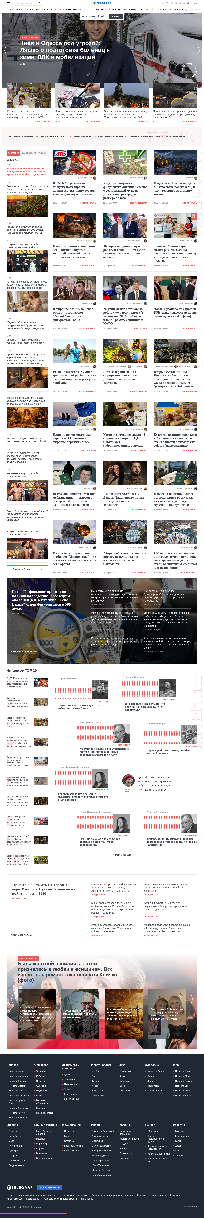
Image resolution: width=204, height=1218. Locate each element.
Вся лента (12, 160)
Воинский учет (71, 1150)
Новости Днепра (17, 1081)
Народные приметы (130, 1139)
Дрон (122, 1086)
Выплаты (41, 1081)
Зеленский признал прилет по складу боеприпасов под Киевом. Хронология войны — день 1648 (77, 114)
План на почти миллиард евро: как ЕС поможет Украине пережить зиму (72, 438)
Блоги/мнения (102, 701)
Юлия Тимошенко (101, 1165)
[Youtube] (176, 3)
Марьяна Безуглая (101, 1170)
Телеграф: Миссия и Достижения (60, 1199)
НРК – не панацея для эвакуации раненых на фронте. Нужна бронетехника (100, 842)
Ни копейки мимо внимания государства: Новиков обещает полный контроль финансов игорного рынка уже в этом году (114, 596)
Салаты (179, 1150)
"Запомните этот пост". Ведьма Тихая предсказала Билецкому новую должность (123, 499)
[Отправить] (39, 3)
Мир (176, 1064)
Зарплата (41, 1071)
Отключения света (53, 136)
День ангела (126, 1153)
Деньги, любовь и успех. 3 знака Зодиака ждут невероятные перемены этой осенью (123, 1014)
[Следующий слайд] (199, 9)
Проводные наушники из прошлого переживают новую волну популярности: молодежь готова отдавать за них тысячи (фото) (27, 359)
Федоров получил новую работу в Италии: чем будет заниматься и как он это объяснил (124, 251)
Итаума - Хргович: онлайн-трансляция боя (23, 533)
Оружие (40, 1148)
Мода (11, 1141)
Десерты (179, 1146)
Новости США (182, 1076)
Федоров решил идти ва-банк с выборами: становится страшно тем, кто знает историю (83, 797)
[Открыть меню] (8, 3)
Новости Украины (43, 121)
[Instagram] (184, 3)
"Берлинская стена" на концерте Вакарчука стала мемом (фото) (79, 1014)
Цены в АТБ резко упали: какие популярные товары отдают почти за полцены (17, 820)
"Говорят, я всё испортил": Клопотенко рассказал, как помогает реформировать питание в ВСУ (59, 50)
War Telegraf (94, 121)
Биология (124, 1081)
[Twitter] (180, 3)
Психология (153, 1086)
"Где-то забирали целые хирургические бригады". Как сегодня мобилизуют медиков (25, 325)
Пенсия (150, 1124)
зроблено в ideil (189, 1207)
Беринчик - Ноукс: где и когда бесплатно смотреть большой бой (26, 440)
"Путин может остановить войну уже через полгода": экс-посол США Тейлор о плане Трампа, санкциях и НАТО (123, 316)
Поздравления (16, 1165)
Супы (178, 1141)
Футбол (95, 1071)
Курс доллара (71, 1094)
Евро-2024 (97, 1091)
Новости (12, 1064)
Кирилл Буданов (100, 1155)
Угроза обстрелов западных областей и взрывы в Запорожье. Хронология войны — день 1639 (114, 928)
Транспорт (69, 1079)
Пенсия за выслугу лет (157, 1160)
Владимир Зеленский (103, 1131)
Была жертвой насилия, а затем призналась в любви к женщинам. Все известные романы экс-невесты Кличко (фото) (67, 972)
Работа (40, 1076)
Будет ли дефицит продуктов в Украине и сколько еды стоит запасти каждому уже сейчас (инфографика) (175, 440)
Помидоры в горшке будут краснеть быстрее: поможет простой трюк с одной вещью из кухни (27, 189)
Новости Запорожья (19, 1095)
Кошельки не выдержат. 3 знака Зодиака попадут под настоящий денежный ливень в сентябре (26, 400)
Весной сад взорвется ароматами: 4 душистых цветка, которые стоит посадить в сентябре (19, 860)
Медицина (41, 1091)
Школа (39, 1095)
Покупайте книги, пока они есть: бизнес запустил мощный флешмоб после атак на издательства (74, 251)
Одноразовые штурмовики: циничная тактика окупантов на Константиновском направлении (172, 842)
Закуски (179, 1155)
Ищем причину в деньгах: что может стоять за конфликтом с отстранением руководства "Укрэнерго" (113, 641)
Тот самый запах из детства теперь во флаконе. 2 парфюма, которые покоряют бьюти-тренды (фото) (27, 284)
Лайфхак (13, 1155)
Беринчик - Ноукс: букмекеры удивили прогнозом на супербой (25, 341)
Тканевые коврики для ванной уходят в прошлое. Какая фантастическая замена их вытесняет (18, 761)
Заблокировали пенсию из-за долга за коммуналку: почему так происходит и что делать (27, 114)
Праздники (125, 1124)
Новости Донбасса (18, 1108)
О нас (9, 1195)
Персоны (96, 1124)
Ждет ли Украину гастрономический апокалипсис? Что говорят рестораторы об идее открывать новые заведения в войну (167, 643)
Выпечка (179, 1131)
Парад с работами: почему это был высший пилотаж (168, 752)
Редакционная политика (75, 1195)
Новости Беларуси (184, 1095)
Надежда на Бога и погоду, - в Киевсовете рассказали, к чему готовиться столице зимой (174, 188)
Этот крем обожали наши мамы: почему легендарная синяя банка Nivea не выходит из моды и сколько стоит (36, 1014)
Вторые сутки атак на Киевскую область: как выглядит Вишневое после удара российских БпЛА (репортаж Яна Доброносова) (175, 379)
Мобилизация (176, 136)
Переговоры (42, 1143)
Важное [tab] (42, 153)
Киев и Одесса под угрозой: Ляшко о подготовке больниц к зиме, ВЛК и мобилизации (174, 114)
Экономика (195, 9)
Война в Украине (45, 1124)
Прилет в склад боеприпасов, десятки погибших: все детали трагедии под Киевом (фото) (126, 114)
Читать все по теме (21, 651)
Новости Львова (17, 1091)
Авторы (162, 9)
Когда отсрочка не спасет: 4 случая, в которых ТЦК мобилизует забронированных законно (124, 440)
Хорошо (116, 16)
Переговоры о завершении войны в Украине (33, 9)
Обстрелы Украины (20, 136)
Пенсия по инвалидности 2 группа (155, 1139)
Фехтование (98, 1095)
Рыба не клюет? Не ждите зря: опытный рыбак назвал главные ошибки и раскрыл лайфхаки (74, 377)
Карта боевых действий (43, 1132)
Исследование (155, 1091)
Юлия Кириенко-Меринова (73, 767)
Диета (150, 1081)
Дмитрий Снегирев (90, 722)
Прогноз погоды (44, 1113)
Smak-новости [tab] (29, 153)
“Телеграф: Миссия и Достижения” (130, 9)
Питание (151, 1076)
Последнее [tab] (13, 153)
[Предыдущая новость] (5, 50)
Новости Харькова (18, 1076)
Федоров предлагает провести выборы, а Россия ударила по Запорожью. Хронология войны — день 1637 (167, 928)
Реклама (141, 1195)
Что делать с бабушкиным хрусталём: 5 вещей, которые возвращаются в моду (18, 702)
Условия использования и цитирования (112, 1195)
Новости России (183, 1081)
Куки (100, 16)
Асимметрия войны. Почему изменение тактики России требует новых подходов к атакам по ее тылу (104, 751)
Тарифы (68, 1089)
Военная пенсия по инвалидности (157, 1147)
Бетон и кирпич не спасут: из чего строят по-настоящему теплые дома (18, 722)
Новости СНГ (182, 1086)
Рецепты (179, 1124)
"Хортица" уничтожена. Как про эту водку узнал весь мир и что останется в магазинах (124, 558)
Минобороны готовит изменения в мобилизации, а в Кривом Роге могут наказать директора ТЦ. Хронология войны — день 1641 (112, 908)
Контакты (175, 1195)
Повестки (69, 1131)
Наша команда (14, 1199)
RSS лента (87, 1199)
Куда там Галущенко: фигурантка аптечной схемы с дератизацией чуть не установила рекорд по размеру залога (125, 190)
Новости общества (138, 203)
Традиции (125, 1143)
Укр (195, 3)
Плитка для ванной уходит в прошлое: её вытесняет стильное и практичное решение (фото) (17, 781)
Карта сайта (32, 1199)
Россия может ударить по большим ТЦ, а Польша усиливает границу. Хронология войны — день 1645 (114, 887)
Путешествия (15, 1146)
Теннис (95, 1081)
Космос (123, 1076)
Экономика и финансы (71, 1066)
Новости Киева (16, 1071)
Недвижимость (72, 1084)
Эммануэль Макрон (102, 1146)
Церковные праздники (125, 1132)
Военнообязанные (73, 1146)
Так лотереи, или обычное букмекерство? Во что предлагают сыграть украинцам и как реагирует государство (164, 596)
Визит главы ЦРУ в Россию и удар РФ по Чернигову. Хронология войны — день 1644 (166, 887)
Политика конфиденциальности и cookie (37, 1195)
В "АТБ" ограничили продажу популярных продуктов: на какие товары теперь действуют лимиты (74, 188)
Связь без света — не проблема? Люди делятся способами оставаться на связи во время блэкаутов (27, 516)
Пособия (40, 1108)
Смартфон (125, 1091)
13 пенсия (152, 1131)
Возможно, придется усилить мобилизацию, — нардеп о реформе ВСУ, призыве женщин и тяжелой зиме (74, 499)
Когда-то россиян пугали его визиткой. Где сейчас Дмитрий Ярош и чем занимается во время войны (19, 741)
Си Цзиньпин (98, 1141)
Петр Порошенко (100, 1160)
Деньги (67, 1074)
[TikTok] (188, 3)
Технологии (126, 1071)
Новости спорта (101, 1064)
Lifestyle (12, 1124)
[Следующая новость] (198, 50)
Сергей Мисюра (156, 723)
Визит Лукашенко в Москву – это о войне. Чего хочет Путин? (79, 707)
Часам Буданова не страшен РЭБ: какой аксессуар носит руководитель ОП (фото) (175, 312)
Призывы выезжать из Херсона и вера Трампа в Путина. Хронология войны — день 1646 (43, 889)
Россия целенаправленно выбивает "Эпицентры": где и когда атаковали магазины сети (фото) (74, 558)
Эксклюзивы (99, 9)
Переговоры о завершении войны (98, 136)
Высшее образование (43, 1101)
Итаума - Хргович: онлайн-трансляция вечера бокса (23, 246)
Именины (124, 1158)
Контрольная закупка (74, 9)
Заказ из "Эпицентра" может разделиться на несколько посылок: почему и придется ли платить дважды (25, 457)
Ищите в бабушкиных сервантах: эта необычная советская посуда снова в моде (17, 800)
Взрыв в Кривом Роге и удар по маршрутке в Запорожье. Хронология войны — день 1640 (165, 906)
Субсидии (41, 1086)
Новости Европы (184, 1071)
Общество (41, 1064)
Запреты (124, 1148)
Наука (121, 1064)
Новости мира (140, 328)
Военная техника (45, 1158)
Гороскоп (177, 9)
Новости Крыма (17, 1113)
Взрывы (40, 1139)
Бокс (94, 1076)
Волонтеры (42, 1153)
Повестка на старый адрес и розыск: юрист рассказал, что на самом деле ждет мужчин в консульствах (175, 499)
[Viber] (167, 3)
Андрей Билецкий (135, 677)
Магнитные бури (17, 1160)
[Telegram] (171, 3)
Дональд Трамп (100, 1136)
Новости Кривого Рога (17, 1101)
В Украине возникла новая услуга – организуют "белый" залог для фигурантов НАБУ (73, 314)
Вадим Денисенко (67, 678)
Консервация (182, 1136)
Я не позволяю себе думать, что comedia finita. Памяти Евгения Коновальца (145, 706)
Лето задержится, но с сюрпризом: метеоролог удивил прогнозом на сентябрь (121, 377)
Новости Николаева (19, 1118)
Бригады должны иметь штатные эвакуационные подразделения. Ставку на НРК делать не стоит (155, 783)
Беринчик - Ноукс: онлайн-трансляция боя (23, 475)
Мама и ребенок (155, 1071)
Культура (13, 1150)
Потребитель (15, 1136)
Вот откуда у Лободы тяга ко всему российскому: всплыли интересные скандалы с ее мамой (166, 1014)
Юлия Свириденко (101, 1175)
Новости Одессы (17, 1086)
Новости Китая (182, 1091)
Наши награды (158, 1195)
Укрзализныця (71, 1099)
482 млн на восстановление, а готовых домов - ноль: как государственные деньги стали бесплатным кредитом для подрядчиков (175, 560)
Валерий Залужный (102, 1150)
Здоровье (152, 1064)
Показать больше (22, 569)
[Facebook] (163, 3)
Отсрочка (69, 1141)
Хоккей (95, 1086)
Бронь (67, 1136)
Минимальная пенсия (158, 1154)
